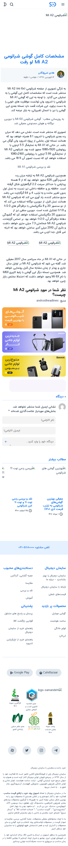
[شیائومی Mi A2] (50, 243)
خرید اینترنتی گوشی (46, 780)
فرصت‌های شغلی (57, 594)
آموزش (29, 598)
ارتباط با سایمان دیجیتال (53, 587)
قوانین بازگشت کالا (23, 621)
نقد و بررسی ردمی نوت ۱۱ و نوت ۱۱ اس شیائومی (22, 502)
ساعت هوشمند (58, 621)
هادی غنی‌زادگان (46, 73)
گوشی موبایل (59, 613)
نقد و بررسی (26, 590)
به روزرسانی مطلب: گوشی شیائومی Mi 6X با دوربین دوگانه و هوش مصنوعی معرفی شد (34, 121)
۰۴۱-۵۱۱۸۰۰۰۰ (26, 547)
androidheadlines (47, 300)
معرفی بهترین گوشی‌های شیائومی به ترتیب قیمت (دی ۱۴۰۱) (53, 504)
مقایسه (29, 583)
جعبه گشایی (26, 819)
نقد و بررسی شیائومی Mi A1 (34, 167)
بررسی (16, 819)
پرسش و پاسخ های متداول (19, 613)
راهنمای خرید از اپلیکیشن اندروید (20, 641)
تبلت (33, 780)
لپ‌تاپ (62, 636)
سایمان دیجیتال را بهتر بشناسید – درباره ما (54, 577)
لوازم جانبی (10, 780)
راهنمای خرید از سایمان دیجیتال (21, 630)
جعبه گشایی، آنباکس (22, 576)
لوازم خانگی (60, 628)
